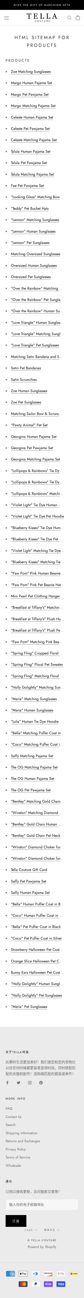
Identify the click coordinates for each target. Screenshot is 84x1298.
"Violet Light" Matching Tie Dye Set (39, 550)
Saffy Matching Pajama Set (32, 756)
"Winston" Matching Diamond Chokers (41, 812)
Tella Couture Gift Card (29, 869)
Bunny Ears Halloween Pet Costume (38, 972)
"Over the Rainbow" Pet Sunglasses (38, 299)
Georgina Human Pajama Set (33, 436)
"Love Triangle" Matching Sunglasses (39, 334)
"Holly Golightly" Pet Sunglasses (36, 995)
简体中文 (49, 1230)
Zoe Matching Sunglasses (31, 71)
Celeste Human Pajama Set (32, 117)
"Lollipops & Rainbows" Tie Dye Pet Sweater (46, 482)
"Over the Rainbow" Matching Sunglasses (43, 288)
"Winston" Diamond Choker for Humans (42, 847)
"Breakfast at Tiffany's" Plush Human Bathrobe (46, 619)
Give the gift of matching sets (42, 5)
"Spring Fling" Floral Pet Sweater (37, 664)
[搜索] (69, 18)
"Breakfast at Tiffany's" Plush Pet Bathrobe (43, 630)
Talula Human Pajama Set (30, 151)
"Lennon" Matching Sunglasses (35, 219)
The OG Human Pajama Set (32, 778)
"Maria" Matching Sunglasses (34, 699)
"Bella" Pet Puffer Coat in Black (36, 926)
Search (11, 1124)
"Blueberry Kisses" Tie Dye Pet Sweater (41, 539)
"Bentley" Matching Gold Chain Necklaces (44, 801)
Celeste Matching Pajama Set (34, 140)
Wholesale (13, 1165)
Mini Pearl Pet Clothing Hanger (35, 596)
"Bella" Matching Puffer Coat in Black (40, 733)
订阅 (16, 1221)
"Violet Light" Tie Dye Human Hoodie (40, 505)
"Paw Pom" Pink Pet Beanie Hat (36, 584)
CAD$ (29, 1230)
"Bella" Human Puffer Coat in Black (39, 904)
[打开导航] (6, 18)
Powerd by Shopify (42, 1246)
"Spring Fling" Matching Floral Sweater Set (45, 676)
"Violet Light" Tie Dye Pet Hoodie (37, 516)
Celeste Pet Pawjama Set (30, 128)
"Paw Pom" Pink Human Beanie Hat (39, 573)
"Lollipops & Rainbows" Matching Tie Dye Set (47, 493)
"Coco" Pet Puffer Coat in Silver (36, 938)
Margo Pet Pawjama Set (30, 94)
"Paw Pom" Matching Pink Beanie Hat (40, 642)
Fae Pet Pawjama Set (27, 185)
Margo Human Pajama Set (31, 83)
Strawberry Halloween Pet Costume (38, 949)
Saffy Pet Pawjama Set (28, 881)
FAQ (9, 1108)
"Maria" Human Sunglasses (32, 710)
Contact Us (13, 1116)
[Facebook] (7, 1082)
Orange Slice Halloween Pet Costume (40, 961)
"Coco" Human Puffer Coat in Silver (39, 915)
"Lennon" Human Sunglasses (33, 231)
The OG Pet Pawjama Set (31, 790)
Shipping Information (21, 1133)
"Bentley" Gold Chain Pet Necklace (39, 835)
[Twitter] (18, 1082)
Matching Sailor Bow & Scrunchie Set (40, 413)
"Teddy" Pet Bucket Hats (30, 208)
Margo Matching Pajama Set (33, 105)
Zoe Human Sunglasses (29, 391)
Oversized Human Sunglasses (34, 265)
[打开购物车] (78, 17)
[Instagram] (30, 1082)
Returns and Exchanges (23, 1141)
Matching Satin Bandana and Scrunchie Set (45, 356)
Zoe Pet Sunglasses (26, 402)
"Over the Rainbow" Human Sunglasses (42, 311)
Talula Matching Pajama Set (32, 174)
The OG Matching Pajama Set (34, 767)
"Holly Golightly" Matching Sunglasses (41, 687)
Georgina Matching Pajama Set (35, 459)
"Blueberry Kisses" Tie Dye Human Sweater (44, 527)
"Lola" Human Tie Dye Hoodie (35, 721)
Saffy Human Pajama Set (30, 892)
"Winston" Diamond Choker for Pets (39, 858)
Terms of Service (18, 1157)
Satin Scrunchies (24, 379)
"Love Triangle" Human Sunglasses (38, 322)
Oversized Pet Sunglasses (31, 276)
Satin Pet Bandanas (26, 368)
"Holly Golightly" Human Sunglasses (39, 983)
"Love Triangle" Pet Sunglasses (35, 345)
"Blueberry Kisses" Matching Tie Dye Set (42, 562)
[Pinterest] (41, 1082)
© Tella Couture (42, 1240)
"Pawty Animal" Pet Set (29, 425)
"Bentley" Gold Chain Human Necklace (42, 824)
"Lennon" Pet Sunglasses (30, 242)
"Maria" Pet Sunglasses (29, 1006)
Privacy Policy (16, 1149)
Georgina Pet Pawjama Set (32, 448)
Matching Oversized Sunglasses (35, 254)
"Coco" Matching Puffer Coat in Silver (41, 744)
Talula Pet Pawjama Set (29, 162)
